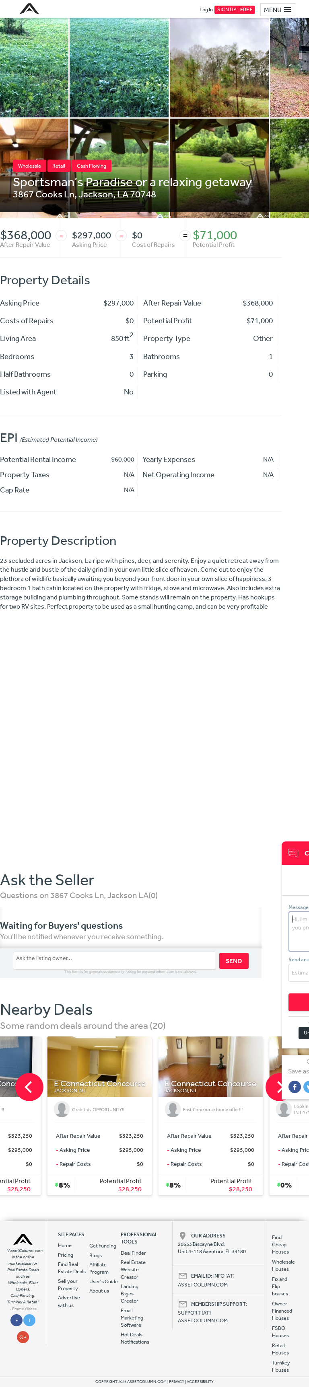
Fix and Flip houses (280, 1286)
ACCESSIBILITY (200, 1382)
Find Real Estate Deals (72, 1268)
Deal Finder (133, 1253)
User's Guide (103, 1281)
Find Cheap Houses (280, 1245)
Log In (206, 9)
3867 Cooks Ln (43, 193)
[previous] (29, 1087)
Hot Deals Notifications (135, 1338)
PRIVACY (176, 1382)
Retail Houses (280, 1349)
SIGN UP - (235, 9)
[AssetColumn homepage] (30, 8)
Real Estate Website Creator (133, 1269)
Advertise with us (69, 1301)
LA (122, 193)
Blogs (95, 1255)
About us (99, 1290)
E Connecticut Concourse (49, 1083)
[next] (280, 1087)
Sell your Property (68, 1285)
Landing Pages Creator (129, 1294)
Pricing (65, 1255)
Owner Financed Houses (281, 1311)
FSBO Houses (280, 1332)
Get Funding (102, 1245)
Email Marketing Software (132, 1318)
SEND (234, 961)
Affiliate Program (99, 1268)
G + (23, 1337)
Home (65, 1245)
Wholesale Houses (281, 1265)
